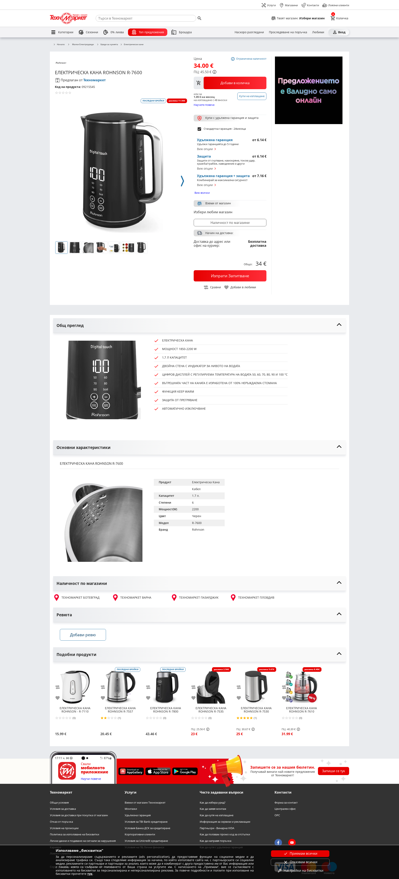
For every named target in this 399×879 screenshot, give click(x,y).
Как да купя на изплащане (216, 815)
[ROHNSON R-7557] (120, 685)
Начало (61, 44)
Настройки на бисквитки (303, 870)
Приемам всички (303, 853)
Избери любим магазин (213, 212)
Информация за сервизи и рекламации (225, 821)
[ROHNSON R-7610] (301, 685)
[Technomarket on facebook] (278, 842)
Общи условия (59, 802)
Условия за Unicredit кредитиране (146, 840)
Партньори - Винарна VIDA (217, 828)
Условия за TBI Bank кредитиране (146, 821)
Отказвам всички (303, 862)
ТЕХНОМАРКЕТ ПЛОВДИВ (256, 597)
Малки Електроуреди (83, 44)
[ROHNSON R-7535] (211, 685)
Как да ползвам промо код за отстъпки (225, 834)
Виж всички (202, 193)
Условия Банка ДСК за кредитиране (147, 828)
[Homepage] (68, 18)
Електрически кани (133, 44)
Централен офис (285, 808)
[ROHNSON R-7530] (256, 685)
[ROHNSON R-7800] (165, 685)
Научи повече (91, 779)
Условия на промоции (64, 828)
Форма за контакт (286, 802)
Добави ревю (83, 634)
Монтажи (131, 808)
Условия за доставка (63, 808)
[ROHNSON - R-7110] (75, 685)
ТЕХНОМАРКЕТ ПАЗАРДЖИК (199, 597)
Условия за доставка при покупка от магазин (79, 815)
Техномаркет (94, 80)
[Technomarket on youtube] (292, 842)
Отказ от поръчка (61, 821)
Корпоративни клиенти (140, 834)
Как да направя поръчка (215, 840)
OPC (277, 815)
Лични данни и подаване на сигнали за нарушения (83, 840)
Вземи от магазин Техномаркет (145, 802)
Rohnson (198, 529)
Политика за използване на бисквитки (74, 834)
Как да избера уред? (212, 802)
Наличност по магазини (230, 222)
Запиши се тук (333, 771)
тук (89, 874)
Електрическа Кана (206, 482)
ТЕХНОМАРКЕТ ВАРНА (135, 597)
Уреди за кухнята (109, 44)
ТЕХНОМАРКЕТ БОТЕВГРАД (81, 597)
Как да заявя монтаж (213, 808)
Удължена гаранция (138, 815)
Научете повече (204, 104)
